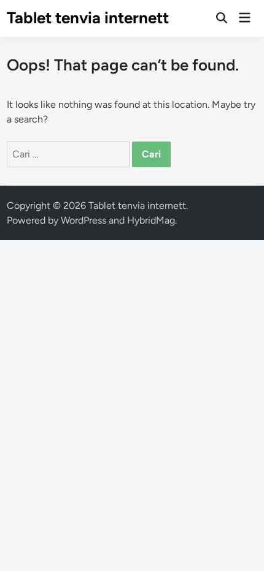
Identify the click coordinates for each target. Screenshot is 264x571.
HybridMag (151, 220)
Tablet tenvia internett (88, 18)
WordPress (83, 220)
